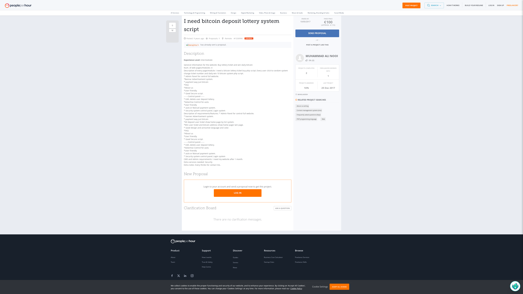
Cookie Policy (296, 288)
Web (323, 119)
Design (233, 13)
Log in (491, 5)
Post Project (411, 5)
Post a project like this (317, 45)
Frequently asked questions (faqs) (308, 115)
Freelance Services (302, 257)
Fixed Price (328, 19)
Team (173, 262)
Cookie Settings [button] (320, 286)
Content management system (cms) (309, 110)
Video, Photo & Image (267, 13)
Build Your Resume (474, 5)
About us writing (302, 106)
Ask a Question (282, 208)
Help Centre (206, 267)
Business (283, 13)
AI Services (175, 13)
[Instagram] (192, 276)
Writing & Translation (218, 13)
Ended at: (305, 19)
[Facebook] (172, 276)
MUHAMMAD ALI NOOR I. (323, 56)
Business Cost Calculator (273, 257)
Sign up (500, 5)
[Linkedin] (185, 276)
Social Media (339, 13)
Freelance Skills (301, 262)
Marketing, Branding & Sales (318, 13)
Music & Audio (297, 13)
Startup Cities (269, 262)
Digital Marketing (247, 13)
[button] (434, 5)
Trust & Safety (207, 262)
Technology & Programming (194, 13)
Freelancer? (512, 5)
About (173, 257)
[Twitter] (179, 276)
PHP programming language (307, 119)
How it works (453, 5)
